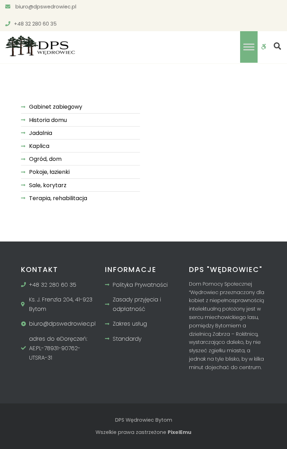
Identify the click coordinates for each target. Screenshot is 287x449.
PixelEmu (179, 432)
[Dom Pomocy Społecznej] (40, 45)
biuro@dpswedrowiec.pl (45, 6)
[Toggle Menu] (248, 46)
